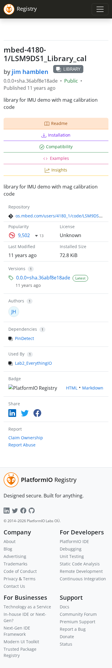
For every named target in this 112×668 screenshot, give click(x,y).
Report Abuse (22, 445)
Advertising (15, 556)
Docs (64, 607)
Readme (59, 123)
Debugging (71, 549)
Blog (8, 549)
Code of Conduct (20, 571)
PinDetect (24, 338)
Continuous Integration (83, 579)
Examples (59, 158)
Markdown (92, 388)
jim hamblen (30, 72)
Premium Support (77, 621)
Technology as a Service (27, 607)
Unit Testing (72, 556)
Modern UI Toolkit (21, 641)
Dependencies (22, 329)
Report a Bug (73, 629)
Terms (29, 579)
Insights (59, 170)
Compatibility (59, 146)
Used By (16, 354)
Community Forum (78, 614)
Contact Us (14, 586)
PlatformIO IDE (74, 541)
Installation (59, 135)
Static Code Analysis (80, 564)
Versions (16, 268)
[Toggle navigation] (100, 9)
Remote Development (81, 571)
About (10, 541)
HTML (71, 388)
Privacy (11, 579)
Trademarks (15, 564)
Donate (67, 636)
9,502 (24, 235)
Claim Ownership (25, 437)
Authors (16, 301)
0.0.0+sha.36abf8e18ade (43, 277)
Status (66, 644)
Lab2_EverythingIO (33, 363)
